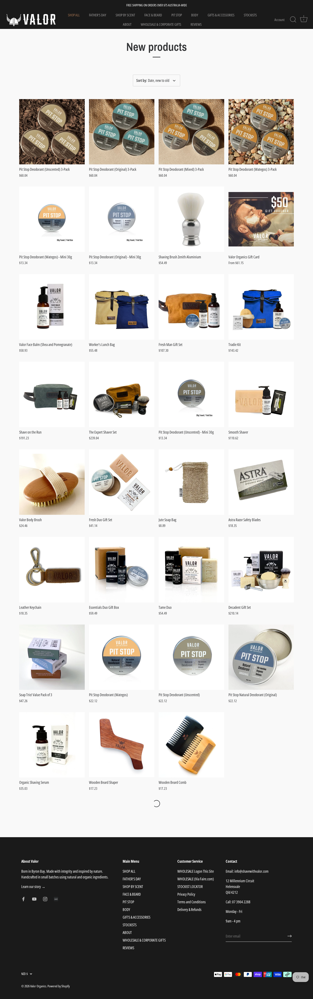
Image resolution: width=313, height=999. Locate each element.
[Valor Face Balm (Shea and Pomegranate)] (52, 307)
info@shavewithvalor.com (251, 871)
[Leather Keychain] (52, 569)
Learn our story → (33, 886)
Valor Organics (38, 986)
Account (279, 19)
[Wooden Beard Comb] (191, 745)
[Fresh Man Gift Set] (191, 307)
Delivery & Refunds (189, 909)
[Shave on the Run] (52, 394)
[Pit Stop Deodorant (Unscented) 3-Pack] (52, 132)
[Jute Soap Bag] (191, 482)
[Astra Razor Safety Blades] (261, 482)
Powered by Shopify (58, 986)
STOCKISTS (250, 15)
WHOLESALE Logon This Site (195, 871)
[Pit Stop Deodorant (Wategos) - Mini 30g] (52, 219)
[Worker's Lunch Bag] (122, 307)
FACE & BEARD (153, 15)
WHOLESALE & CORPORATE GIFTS (161, 24)
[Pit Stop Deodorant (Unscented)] (191, 657)
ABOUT (127, 24)
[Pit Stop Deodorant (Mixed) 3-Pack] (191, 132)
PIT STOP (176, 15)
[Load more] (156, 803)
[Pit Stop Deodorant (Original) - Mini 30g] (122, 219)
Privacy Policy (186, 894)
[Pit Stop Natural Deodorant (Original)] (261, 657)
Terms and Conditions (191, 901)
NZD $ (24, 974)
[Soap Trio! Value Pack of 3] (52, 657)
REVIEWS (196, 24)
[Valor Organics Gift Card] (261, 219)
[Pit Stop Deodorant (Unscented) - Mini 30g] (191, 394)
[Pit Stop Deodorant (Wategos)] (122, 657)
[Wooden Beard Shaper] (122, 745)
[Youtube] (34, 898)
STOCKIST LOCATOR (190, 886)
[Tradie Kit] (261, 307)
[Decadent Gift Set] (261, 569)
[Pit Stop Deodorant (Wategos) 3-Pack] (261, 132)
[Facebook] (23, 898)
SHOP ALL (74, 15)
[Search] (293, 19)
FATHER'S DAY (97, 15)
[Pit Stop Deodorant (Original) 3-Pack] (122, 132)
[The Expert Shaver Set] (122, 394)
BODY (194, 15)
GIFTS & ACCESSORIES (221, 15)
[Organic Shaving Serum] (52, 745)
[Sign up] (289, 936)
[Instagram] (45, 898)
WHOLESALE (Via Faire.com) (195, 878)
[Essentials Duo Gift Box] (122, 569)
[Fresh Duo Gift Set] (122, 482)
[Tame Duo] (191, 569)
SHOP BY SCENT (125, 15)
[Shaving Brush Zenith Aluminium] (191, 219)
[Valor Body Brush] (52, 482)
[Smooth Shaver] (261, 394)
